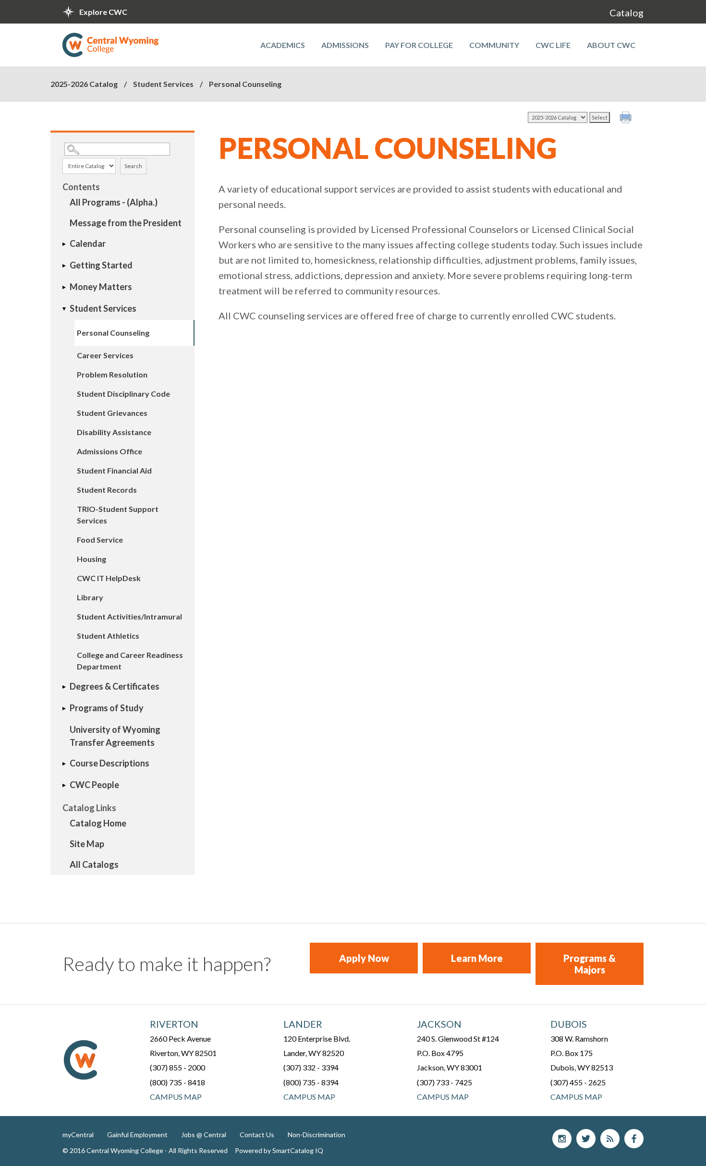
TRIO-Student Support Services (117, 514)
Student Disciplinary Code (123, 393)
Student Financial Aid (114, 470)
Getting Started (101, 265)
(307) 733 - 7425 (444, 1082)
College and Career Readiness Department (130, 660)
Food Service (100, 539)
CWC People (94, 784)
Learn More (477, 958)
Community (494, 44)
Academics (282, 44)
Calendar (88, 243)
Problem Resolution (112, 374)
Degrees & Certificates (114, 686)
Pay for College (419, 44)
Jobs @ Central (203, 1134)
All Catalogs (94, 864)
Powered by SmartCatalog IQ (279, 1150)
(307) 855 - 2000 (177, 1067)
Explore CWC (103, 11)
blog (610, 1138)
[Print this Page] (627, 118)
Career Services (105, 355)
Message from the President (126, 223)
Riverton (174, 1024)
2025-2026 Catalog (84, 83)
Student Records (107, 489)
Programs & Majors (589, 963)
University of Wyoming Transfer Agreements (115, 736)
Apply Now (364, 958)
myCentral (78, 1134)
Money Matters (101, 286)
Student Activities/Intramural (129, 616)
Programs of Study (107, 708)
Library (90, 597)
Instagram (562, 1138)
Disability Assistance (114, 432)
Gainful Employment (137, 1134)
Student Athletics (108, 635)
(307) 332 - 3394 (311, 1067)
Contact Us (257, 1134)
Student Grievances (112, 412)
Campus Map (176, 1096)
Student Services (163, 83)
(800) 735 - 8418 (177, 1082)
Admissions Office (109, 451)
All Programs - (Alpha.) (114, 202)
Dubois (568, 1024)
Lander (302, 1024)
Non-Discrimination (316, 1134)
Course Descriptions (109, 763)
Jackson (439, 1024)
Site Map (87, 843)
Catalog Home (98, 823)
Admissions (345, 44)
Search (133, 166)
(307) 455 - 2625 (578, 1082)
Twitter (586, 1138)
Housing (91, 558)
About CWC (611, 44)
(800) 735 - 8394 (311, 1082)
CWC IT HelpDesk (109, 578)
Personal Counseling (113, 332)
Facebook (634, 1138)
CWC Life (553, 44)
